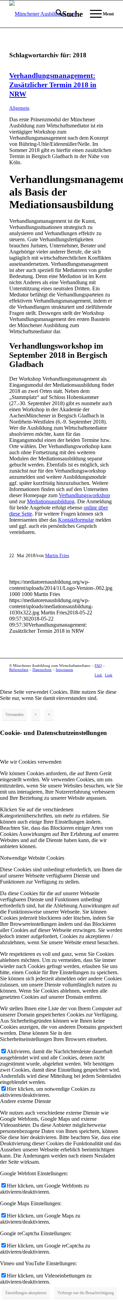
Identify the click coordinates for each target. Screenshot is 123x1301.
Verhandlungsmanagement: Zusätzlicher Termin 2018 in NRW (52, 85)
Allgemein (19, 108)
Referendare (18, 670)
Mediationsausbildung (50, 501)
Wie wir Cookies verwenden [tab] (31, 762)
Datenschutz (42, 670)
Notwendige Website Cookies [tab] (32, 858)
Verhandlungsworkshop (84, 495)
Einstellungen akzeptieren (25, 1292)
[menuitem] (66, 14)
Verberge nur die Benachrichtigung (85, 1292)
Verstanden (14, 714)
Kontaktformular (76, 520)
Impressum (64, 670)
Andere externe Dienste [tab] (25, 1101)
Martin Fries (57, 555)
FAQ (98, 665)
